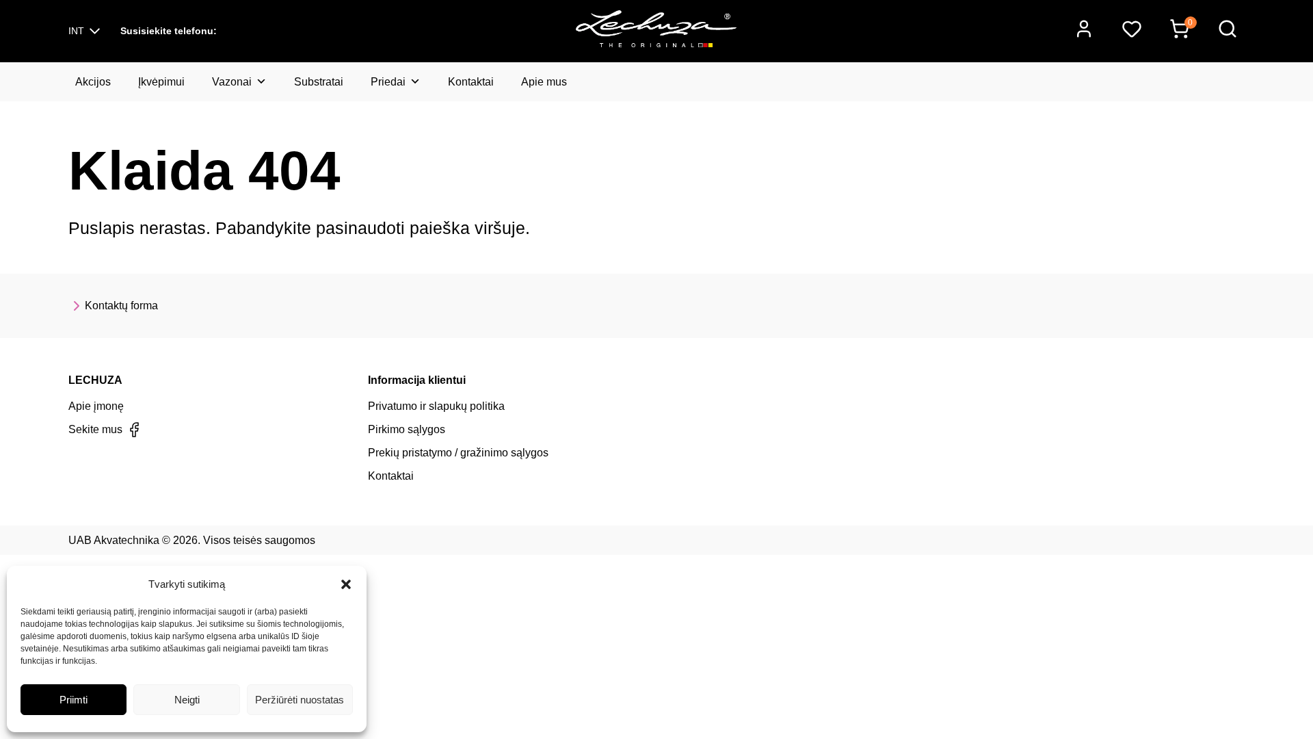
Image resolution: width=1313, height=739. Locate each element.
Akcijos (93, 82)
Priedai (388, 82)
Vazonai (232, 82)
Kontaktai (471, 82)
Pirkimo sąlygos (406, 429)
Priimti (73, 699)
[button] (346, 584)
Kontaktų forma (121, 305)
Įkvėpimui (161, 82)
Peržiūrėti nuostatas (299, 699)
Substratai (318, 82)
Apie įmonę (96, 406)
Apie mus (544, 82)
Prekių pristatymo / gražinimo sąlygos (458, 452)
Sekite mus (95, 429)
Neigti (187, 699)
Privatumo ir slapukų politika (436, 406)
